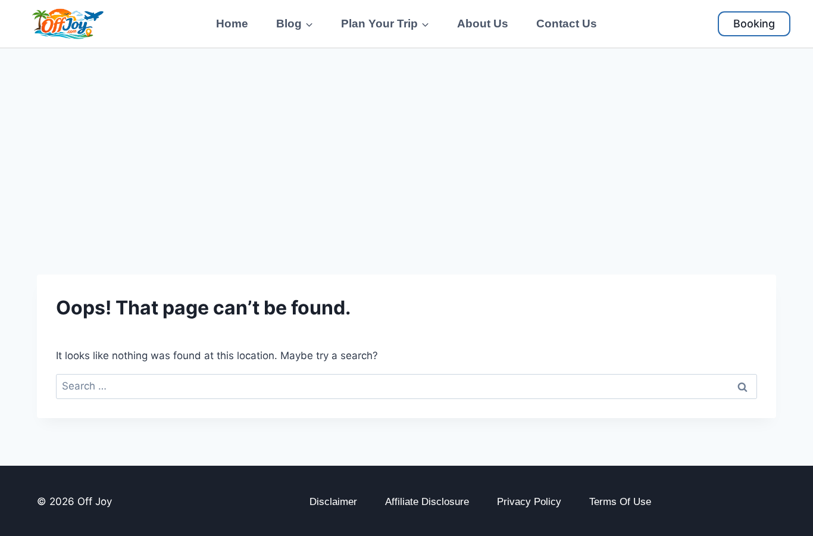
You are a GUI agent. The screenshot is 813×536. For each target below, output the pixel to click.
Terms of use (620, 501)
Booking (754, 23)
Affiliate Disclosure (427, 501)
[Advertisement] (406, 137)
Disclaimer (333, 501)
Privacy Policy (529, 501)
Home (232, 23)
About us (482, 23)
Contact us (566, 23)
